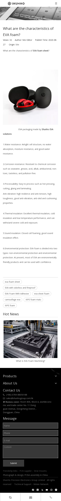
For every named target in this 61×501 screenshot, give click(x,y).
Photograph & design (13, 475)
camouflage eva (12, 299)
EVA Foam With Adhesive (17, 293)
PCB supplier (26, 470)
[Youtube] (47, 490)
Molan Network (41, 484)
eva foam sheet (12, 281)
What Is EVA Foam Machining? (30, 360)
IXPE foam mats (33, 299)
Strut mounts (40, 470)
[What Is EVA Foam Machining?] (30, 339)
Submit (13, 463)
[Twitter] (42, 490)
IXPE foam (10, 305)
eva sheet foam (41, 293)
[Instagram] (51, 490)
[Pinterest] (56, 490)
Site (17, 44)
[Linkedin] (38, 490)
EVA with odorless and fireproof (20, 287)
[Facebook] (33, 490)
